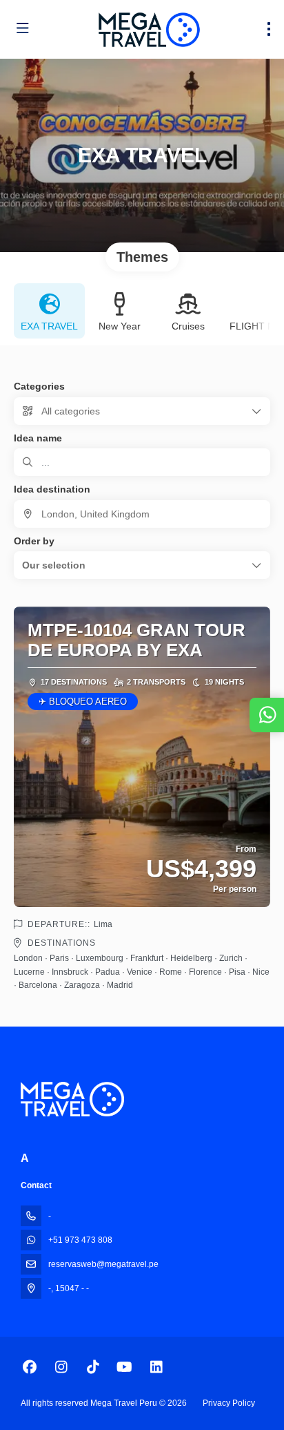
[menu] (269, 29)
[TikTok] (92, 1367)
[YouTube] (124, 1367)
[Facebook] (29, 1367)
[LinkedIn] (156, 1367)
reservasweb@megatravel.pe (103, 1264)
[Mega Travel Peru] (72, 1099)
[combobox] (142, 514)
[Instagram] (61, 1367)
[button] (142, 565)
